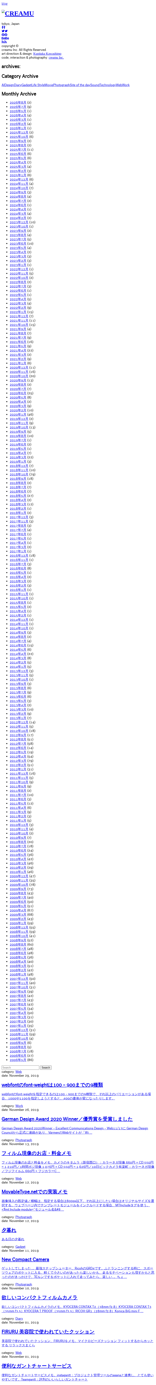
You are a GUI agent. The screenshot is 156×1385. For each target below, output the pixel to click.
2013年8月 (18, 688)
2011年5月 (18, 803)
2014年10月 (19, 628)
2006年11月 (19, 1034)
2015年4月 (18, 611)
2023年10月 (19, 226)
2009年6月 (18, 902)
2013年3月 (18, 709)
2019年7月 (18, 440)
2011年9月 (18, 786)
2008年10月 (19, 936)
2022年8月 (18, 282)
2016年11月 (19, 560)
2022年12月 (19, 269)
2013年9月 (18, 684)
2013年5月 (18, 701)
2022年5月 (18, 295)
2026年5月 (18, 111)
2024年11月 (19, 184)
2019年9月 (18, 432)
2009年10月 (19, 885)
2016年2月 (18, 585)
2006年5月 (18, 1060)
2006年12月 (19, 1030)
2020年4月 (18, 402)
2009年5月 (18, 906)
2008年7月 (18, 949)
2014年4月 (18, 654)
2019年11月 (19, 423)
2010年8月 (18, 842)
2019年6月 (18, 444)
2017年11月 (19, 521)
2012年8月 (18, 739)
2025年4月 (18, 162)
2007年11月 (19, 983)
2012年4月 (18, 756)
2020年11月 (19, 372)
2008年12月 (19, 927)
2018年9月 (18, 479)
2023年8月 (18, 235)
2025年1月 (18, 175)
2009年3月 (18, 914)
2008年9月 (18, 940)
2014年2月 (18, 662)
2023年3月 (18, 256)
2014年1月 (18, 667)
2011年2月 (18, 816)
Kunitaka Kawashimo (47, 53)
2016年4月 (18, 577)
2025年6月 (18, 154)
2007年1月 (18, 1026)
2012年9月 (18, 735)
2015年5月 (18, 607)
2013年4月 (18, 705)
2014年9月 (18, 632)
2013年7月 (18, 692)
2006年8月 (18, 1047)
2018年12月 (19, 466)
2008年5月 (18, 957)
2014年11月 (19, 624)
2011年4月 (18, 808)
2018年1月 (18, 513)
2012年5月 (18, 752)
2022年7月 (18, 286)
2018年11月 (19, 470)
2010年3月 (18, 863)
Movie (48, 85)
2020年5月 (18, 397)
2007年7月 (18, 1000)
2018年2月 (18, 508)
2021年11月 (19, 320)
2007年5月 (18, 1009)
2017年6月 (18, 534)
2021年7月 (18, 337)
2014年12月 (19, 620)
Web (119, 85)
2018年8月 (18, 483)
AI (3, 85)
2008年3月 (18, 966)
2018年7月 (18, 487)
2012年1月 (18, 769)
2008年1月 (18, 974)
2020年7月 (18, 389)
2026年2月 (18, 124)
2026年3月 (18, 120)
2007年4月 (18, 1013)
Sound (95, 85)
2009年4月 (18, 910)
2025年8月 (18, 145)
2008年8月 (18, 944)
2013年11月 (19, 675)
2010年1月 (18, 872)
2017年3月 (18, 547)
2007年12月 (19, 979)
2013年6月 (18, 697)
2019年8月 (18, 436)
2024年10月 (19, 188)
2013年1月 (18, 718)
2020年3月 (18, 406)
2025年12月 (19, 132)
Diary (18, 85)
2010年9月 (18, 838)
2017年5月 (18, 538)
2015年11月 (19, 594)
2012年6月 (18, 748)
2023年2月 (18, 261)
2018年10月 (19, 474)
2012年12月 (19, 722)
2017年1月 (18, 551)
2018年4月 (18, 500)
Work (126, 85)
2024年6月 (18, 205)
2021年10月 (19, 325)
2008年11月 (19, 932)
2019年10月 (19, 427)
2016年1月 (18, 590)
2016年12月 (19, 555)
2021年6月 (18, 342)
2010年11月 (19, 829)
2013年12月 (19, 671)
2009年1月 (18, 923)
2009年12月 (19, 876)
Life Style (37, 85)
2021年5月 (18, 346)
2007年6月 (18, 1004)
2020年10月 (19, 376)
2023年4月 (18, 252)
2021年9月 (18, 329)
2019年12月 (19, 419)
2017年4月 (18, 543)
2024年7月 (18, 201)
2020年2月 (18, 410)
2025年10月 (19, 137)
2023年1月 (18, 265)
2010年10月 (19, 833)
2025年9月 (18, 141)
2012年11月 (19, 726)
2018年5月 (18, 496)
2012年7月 (18, 744)
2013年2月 (18, 714)
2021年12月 (19, 316)
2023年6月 (18, 243)
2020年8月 (18, 384)
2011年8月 (18, 791)
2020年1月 (18, 414)
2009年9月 (18, 889)
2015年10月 (19, 598)
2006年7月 (18, 1051)
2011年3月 (18, 812)
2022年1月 (18, 312)
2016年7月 (18, 564)
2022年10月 (19, 278)
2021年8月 (18, 333)
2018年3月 (18, 504)
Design (9, 85)
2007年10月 (19, 987)
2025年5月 (18, 158)
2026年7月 (18, 107)
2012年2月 (18, 765)
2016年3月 (18, 581)
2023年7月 (18, 239)
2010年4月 (18, 859)
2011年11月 (19, 778)
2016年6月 (18, 568)
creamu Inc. (56, 57)
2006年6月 (18, 1056)
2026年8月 (18, 102)
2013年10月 (19, 679)
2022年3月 (18, 303)
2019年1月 (18, 461)
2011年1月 (18, 820)
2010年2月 (18, 867)
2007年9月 (18, 991)
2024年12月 (19, 179)
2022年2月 (18, 308)
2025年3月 (18, 167)
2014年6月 (18, 645)
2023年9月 (18, 231)
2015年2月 (18, 615)
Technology (108, 85)
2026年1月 (18, 128)
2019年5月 (18, 449)
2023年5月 (18, 248)
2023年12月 (19, 222)
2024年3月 (18, 214)
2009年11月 (19, 880)
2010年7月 (18, 846)
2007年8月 (18, 996)
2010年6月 (18, 850)
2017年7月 (18, 530)
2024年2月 (18, 218)
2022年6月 (18, 290)
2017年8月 (18, 526)
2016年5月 (18, 573)
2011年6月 (18, 799)
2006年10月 (19, 1038)
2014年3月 (18, 658)
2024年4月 (18, 209)
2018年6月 (18, 491)
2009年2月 (18, 919)
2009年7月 (18, 897)
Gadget (26, 85)
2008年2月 (18, 970)
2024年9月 (18, 192)
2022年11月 (19, 273)
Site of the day (80, 85)
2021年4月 (18, 350)
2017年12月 (19, 517)
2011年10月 (19, 782)
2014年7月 (18, 641)
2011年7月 (18, 795)
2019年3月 (18, 457)
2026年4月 (18, 115)
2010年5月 (18, 855)
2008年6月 (18, 953)
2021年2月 (18, 359)
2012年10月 (19, 731)
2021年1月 (18, 363)
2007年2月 (18, 1021)
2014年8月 (18, 637)
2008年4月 (18, 961)
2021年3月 (18, 355)
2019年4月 (18, 453)
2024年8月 (18, 196)
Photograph (61, 85)
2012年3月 (18, 761)
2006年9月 (18, 1043)
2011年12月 (19, 773)
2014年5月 (18, 649)
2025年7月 (18, 149)
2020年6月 (18, 393)
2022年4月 (18, 299)
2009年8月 (18, 893)
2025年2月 (18, 171)
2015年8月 (18, 602)
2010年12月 (19, 825)
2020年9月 (18, 380)
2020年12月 (19, 367)
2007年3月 (18, 1017)
